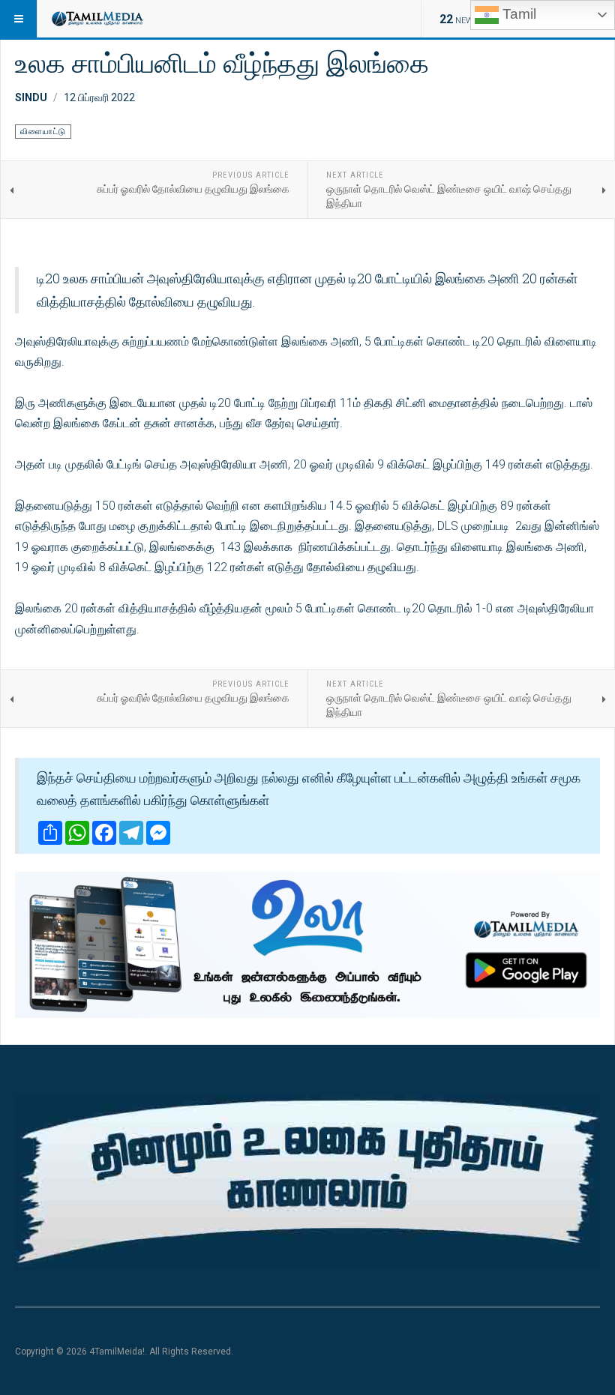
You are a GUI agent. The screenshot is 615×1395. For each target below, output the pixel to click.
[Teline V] (96, 18)
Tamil (517, 14)
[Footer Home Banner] (307, 1182)
